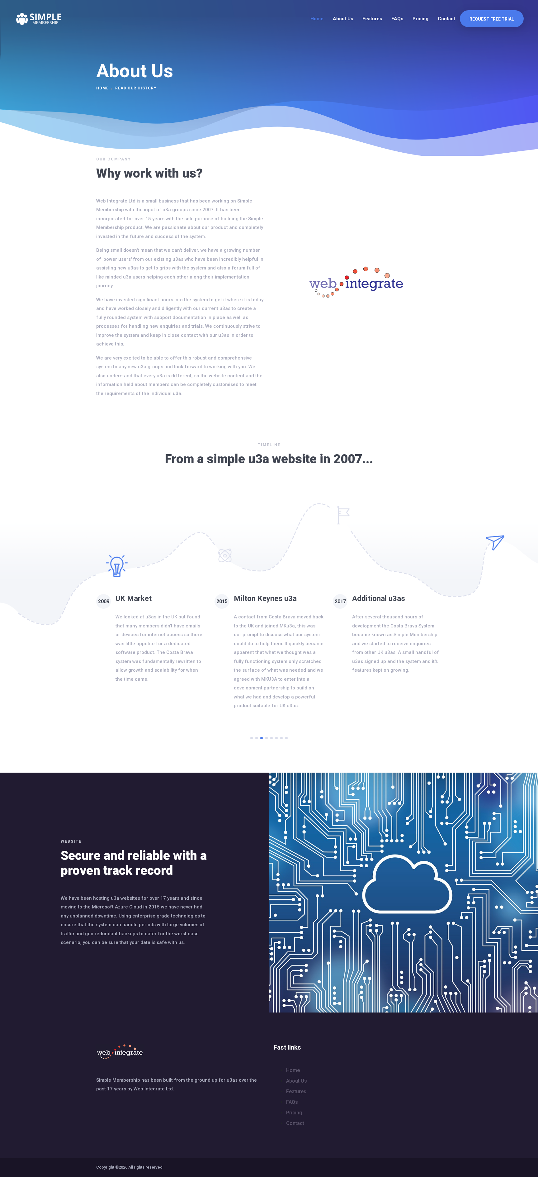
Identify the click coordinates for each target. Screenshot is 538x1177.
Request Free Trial (492, 19)
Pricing (420, 18)
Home (316, 18)
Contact (446, 18)
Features (372, 18)
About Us (343, 18)
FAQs (397, 18)
